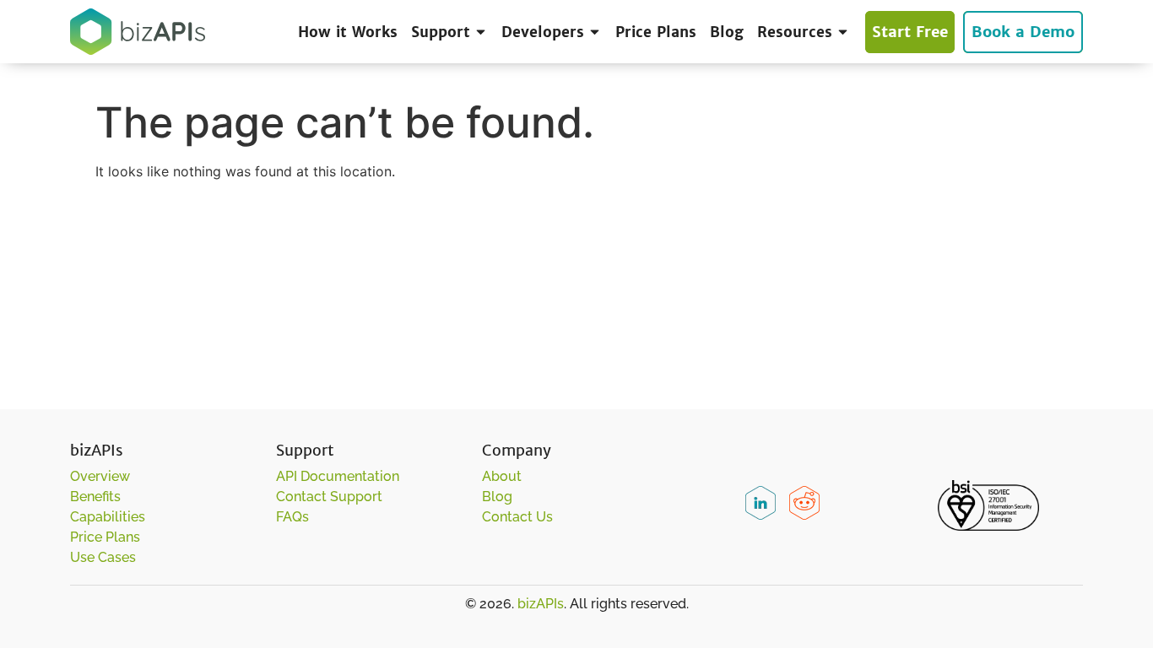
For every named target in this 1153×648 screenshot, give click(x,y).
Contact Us (517, 517)
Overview (100, 476)
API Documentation (337, 476)
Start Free (910, 31)
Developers (542, 32)
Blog (727, 32)
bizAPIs (540, 604)
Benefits (95, 497)
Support (440, 32)
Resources (794, 32)
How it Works (348, 32)
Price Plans (655, 32)
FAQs (292, 517)
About (502, 476)
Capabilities (107, 517)
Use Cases (103, 557)
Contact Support (329, 497)
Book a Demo (1023, 31)
